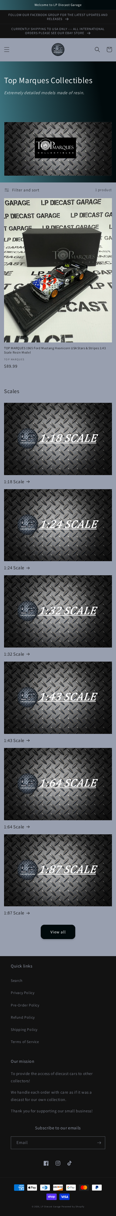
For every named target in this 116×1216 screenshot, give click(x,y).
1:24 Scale (14, 568)
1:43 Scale (14, 740)
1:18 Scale (14, 482)
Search (17, 980)
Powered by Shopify (73, 1206)
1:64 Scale (14, 827)
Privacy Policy (22, 992)
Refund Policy (23, 1017)
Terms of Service (25, 1041)
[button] (7, 49)
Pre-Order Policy (25, 1005)
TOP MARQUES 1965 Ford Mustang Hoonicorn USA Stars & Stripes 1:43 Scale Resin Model (55, 350)
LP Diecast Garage (51, 1206)
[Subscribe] (99, 1142)
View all (58, 931)
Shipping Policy (24, 1029)
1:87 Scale (14, 913)
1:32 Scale (14, 654)
